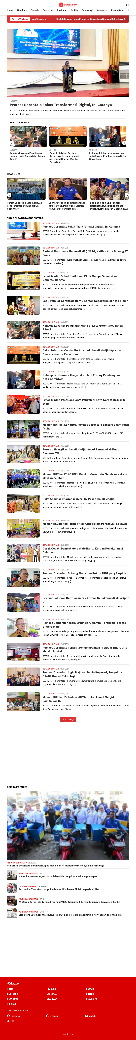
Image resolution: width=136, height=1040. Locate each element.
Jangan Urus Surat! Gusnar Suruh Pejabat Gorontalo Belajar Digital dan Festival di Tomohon (109, 205)
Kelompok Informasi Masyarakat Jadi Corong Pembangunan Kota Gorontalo (67, 156)
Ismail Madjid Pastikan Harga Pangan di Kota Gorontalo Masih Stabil (107, 156)
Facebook (15, 1016)
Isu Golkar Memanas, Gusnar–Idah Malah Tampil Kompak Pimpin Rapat (58, 876)
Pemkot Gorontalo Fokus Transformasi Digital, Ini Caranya (61, 104)
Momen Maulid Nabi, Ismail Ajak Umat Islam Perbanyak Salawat (85, 524)
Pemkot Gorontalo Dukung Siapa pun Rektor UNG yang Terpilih (84, 573)
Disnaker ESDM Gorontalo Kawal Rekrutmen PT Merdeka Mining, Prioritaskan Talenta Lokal (70, 914)
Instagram (54, 1016)
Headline (32, 886)
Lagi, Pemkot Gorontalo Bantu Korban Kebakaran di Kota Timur (85, 301)
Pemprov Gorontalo (17, 863)
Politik (90, 994)
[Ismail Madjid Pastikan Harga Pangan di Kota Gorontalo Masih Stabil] (107, 136)
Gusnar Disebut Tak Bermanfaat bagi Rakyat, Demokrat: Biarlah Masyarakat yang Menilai (25, 205)
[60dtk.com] (68, 4)
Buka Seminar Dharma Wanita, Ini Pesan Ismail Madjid (79, 499)
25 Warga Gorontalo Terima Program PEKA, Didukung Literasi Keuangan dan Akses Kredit (69, 902)
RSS (12, 1021)
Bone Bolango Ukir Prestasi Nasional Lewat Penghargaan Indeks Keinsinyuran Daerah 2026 (67, 205)
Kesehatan (92, 998)
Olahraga (52, 998)
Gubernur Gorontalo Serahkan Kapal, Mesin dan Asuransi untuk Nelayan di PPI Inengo (55, 865)
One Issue (12, 994)
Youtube (92, 1016)
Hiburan (11, 1003)
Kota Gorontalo (51, 223)
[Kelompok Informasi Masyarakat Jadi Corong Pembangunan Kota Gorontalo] (68, 136)
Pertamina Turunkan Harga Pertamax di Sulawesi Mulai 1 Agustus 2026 (59, 889)
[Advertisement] (68, 750)
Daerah (90, 989)
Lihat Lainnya (68, 719)
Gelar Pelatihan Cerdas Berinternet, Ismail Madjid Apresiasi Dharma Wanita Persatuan (24, 158)
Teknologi (13, 998)
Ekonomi (23, 886)
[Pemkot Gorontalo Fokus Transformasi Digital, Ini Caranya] (68, 63)
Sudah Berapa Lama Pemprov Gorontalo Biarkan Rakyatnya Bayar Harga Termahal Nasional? (74, 19)
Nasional (52, 994)
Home (10, 989)
